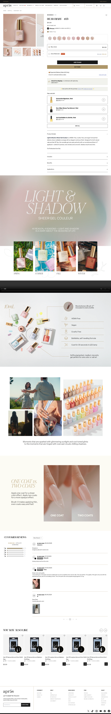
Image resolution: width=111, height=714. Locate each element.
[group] (77, 134)
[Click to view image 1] (7, 51)
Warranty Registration (55, 699)
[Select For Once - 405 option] (69, 38)
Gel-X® (102, 699)
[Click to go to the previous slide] (101, 630)
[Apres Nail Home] (7, 5)
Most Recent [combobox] (37, 538)
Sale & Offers (63, 5)
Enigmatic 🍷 (30, 5)
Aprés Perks (71, 693)
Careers (39, 697)
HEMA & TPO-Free (39, 5)
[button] (100, 5)
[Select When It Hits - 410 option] (92, 38)
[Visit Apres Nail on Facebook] (109, 711)
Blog (69, 699)
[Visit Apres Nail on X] (88, 711)
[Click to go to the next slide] (105, 630)
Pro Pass (86, 693)
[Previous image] (5, 30)
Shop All (15, 5)
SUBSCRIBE (25, 704)
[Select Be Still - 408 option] (83, 38)
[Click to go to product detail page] (13, 644)
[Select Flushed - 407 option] (78, 38)
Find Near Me (5, 1)
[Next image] (41, 30)
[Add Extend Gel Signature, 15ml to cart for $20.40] (103, 100)
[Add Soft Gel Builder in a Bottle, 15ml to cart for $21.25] (103, 119)
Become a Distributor (88, 699)
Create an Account (87, 89)
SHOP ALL (10, 10)
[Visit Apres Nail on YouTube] (101, 711)
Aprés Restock (104, 697)
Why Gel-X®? (71, 695)
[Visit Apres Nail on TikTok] (92, 711)
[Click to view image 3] (26, 51)
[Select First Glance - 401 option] (50, 38)
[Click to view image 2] (17, 51)
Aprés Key (103, 695)
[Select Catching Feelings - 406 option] (73, 38)
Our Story (39, 693)
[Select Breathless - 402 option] (55, 38)
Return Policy (53, 697)
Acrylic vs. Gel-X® (72, 697)
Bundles (56, 5)
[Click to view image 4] (36, 51)
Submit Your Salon (88, 697)
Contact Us (39, 695)
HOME (5, 10)
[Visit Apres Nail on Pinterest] (105, 711)
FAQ (51, 693)
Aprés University (103, 1)
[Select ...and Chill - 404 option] (64, 38)
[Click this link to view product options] (22, 664)
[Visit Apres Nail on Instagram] (96, 711)
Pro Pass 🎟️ (22, 5)
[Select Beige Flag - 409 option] (88, 38)
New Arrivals (48, 5)
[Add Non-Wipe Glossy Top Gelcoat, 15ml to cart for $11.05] (103, 109)
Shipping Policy (53, 695)
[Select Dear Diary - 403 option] (59, 38)
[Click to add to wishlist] (106, 15)
